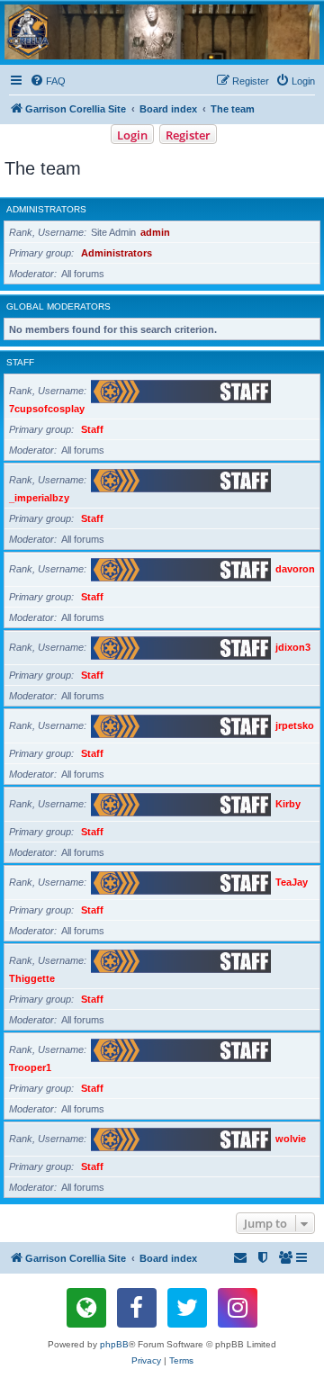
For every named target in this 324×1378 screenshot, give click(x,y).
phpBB (114, 1344)
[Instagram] (237, 1308)
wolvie (290, 1138)
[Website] (86, 1308)
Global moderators (58, 306)
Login (132, 135)
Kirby (288, 803)
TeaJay (291, 882)
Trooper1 (30, 1067)
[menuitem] (48, 81)
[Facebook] (137, 1308)
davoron (295, 568)
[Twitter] (187, 1308)
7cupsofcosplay (47, 408)
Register (188, 135)
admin (155, 232)
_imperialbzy (39, 497)
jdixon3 (292, 647)
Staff (20, 362)
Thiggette (32, 978)
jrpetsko (294, 725)
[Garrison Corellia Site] (162, 32)
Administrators (46, 209)
